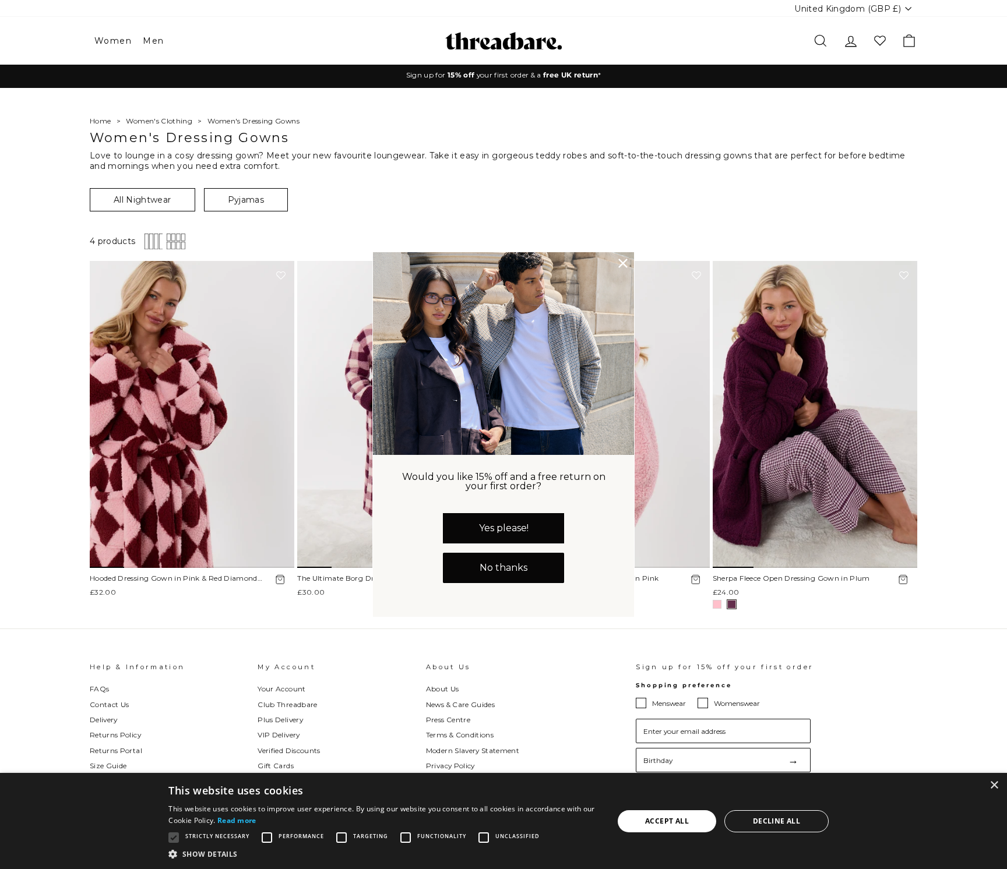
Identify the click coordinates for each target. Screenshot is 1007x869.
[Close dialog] (623, 263)
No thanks (503, 567)
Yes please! (504, 528)
